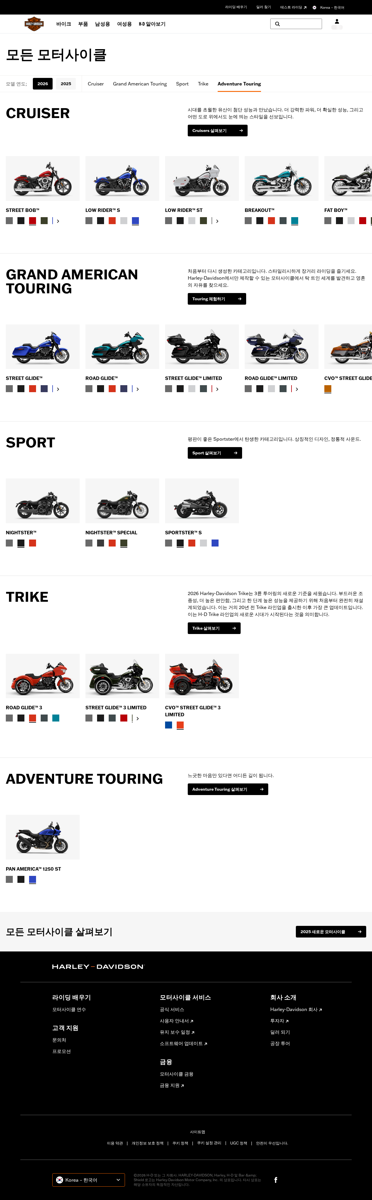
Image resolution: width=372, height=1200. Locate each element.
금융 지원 (170, 1085)
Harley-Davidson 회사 (294, 1009)
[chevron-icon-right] (58, 221)
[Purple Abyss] (44, 388)
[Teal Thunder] (294, 220)
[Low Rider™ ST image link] (202, 178)
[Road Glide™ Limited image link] (282, 346)
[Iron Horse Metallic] (283, 220)
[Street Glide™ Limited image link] (202, 346)
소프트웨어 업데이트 (181, 1043)
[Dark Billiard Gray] (9, 220)
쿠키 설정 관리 (209, 1142)
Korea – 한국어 (332, 7)
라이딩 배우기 (236, 7)
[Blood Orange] (112, 220)
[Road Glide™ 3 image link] (43, 676)
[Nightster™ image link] (43, 500)
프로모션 (61, 1051)
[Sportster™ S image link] (202, 500)
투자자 (277, 1021)
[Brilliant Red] (32, 220)
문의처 (59, 1040)
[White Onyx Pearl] (123, 220)
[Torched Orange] (327, 388)
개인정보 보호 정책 (148, 1143)
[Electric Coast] (168, 725)
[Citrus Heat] (180, 725)
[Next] (360, 191)
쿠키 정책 (180, 1143)
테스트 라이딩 (291, 7)
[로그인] (337, 24)
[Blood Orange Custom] (32, 543)
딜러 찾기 (263, 7)
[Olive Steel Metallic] (44, 220)
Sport (182, 84)
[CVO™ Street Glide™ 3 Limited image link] (202, 676)
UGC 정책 (238, 1143)
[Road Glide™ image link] (122, 346)
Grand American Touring (140, 84)
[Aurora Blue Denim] (135, 220)
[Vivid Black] (20, 220)
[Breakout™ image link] (282, 178)
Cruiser (96, 84)
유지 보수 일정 (175, 1032)
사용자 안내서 (174, 1021)
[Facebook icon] (275, 1179)
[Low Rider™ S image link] (122, 178)
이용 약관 (115, 1143)
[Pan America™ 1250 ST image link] (43, 837)
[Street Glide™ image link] (43, 346)
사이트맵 (197, 1131)
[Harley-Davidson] (101, 967)
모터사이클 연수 (69, 1009)
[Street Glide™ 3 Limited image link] (122, 676)
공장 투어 (280, 1043)
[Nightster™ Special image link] (122, 500)
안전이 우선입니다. (272, 1143)
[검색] (296, 24)
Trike (203, 84)
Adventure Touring (239, 84)
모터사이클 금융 (177, 1074)
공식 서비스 (172, 1009)
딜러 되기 (280, 1032)
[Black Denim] (100, 543)
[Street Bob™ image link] (43, 178)
